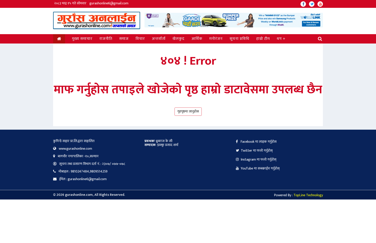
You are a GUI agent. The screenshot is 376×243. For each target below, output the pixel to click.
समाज (124, 38)
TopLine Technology (308, 195)
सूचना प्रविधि (239, 38)
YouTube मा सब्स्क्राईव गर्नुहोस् (260, 168)
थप (279, 38)
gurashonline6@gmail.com (108, 3)
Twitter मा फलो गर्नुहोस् (257, 151)
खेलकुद (179, 38)
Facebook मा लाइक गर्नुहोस (258, 142)
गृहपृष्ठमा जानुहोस (188, 111)
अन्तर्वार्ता (159, 38)
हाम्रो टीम (263, 38)
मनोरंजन (216, 38)
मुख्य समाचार (82, 38)
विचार (140, 38)
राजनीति (105, 38)
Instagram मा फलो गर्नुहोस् (258, 160)
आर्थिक (196, 38)
